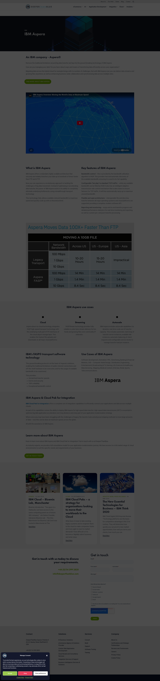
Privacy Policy (29, 677)
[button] (47, 655)
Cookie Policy (20, 677)
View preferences (40, 673)
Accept (10, 673)
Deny (25, 673)
